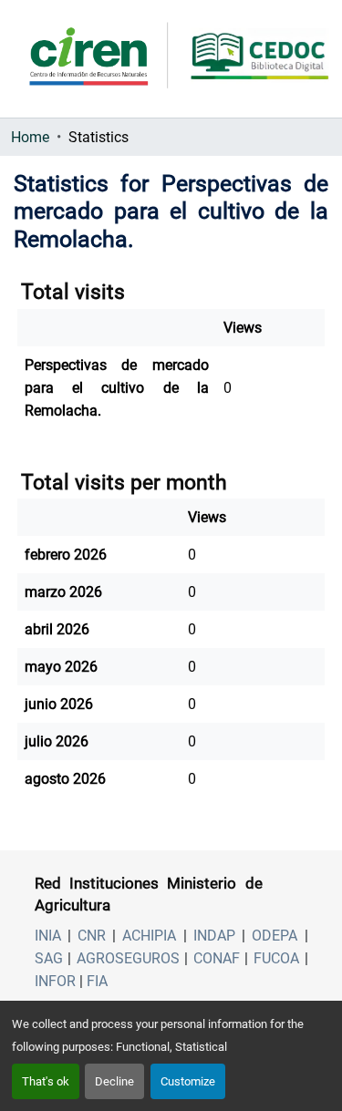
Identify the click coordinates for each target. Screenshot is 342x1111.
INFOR (55, 981)
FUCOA (276, 958)
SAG (49, 958)
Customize (188, 1081)
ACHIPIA (149, 935)
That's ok (45, 1081)
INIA (48, 935)
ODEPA (274, 935)
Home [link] (30, 137)
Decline (114, 1081)
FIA (97, 981)
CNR (92, 935)
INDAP (214, 935)
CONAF (216, 958)
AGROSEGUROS (128, 958)
